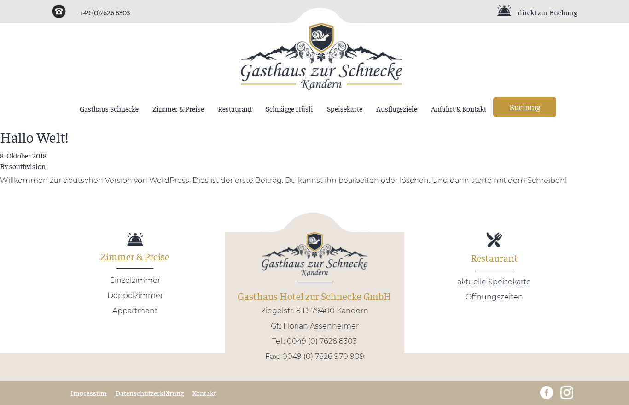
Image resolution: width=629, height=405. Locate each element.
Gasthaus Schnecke (109, 108)
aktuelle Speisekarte (494, 281)
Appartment (134, 310)
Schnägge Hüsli (289, 108)
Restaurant (235, 108)
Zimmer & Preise (178, 108)
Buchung (524, 106)
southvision (27, 165)
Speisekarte (344, 108)
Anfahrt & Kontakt (458, 108)
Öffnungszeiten (494, 297)
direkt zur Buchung (547, 12)
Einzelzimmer (135, 280)
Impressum (88, 392)
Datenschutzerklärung (149, 392)
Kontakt (204, 392)
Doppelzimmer (135, 295)
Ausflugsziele (396, 108)
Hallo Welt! (34, 137)
